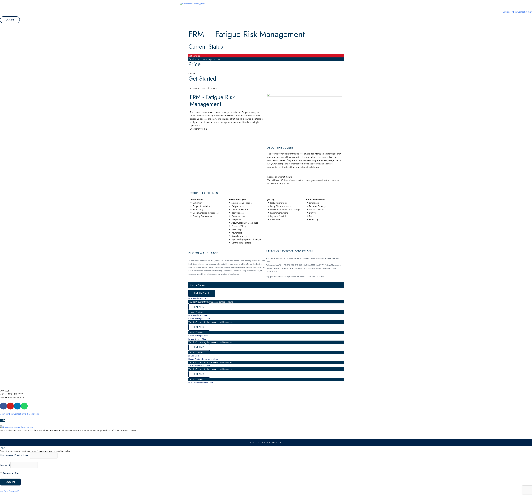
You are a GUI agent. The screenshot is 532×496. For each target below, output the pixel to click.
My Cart (528, 12)
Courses (506, 12)
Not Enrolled (194, 55)
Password (5, 465)
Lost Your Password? (9, 491)
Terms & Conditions (30, 414)
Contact (521, 12)
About (514, 12)
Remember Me (10, 473)
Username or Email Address (15, 455)
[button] (507, 12)
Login (2, 420)
